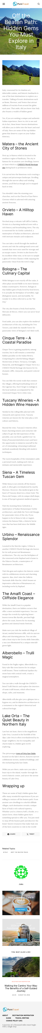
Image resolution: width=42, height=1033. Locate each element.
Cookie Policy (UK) (14, 1021)
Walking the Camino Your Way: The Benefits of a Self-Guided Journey (21, 988)
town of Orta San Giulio (26, 753)
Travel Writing (22, 1018)
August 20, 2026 (24, 995)
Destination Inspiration (21, 9)
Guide (8, 1018)
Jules (28, 54)
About (5, 1015)
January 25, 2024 (18, 54)
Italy (6, 852)
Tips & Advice (21, 923)
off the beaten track (20, 852)
